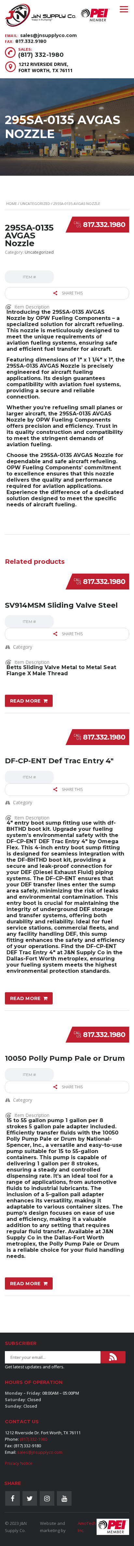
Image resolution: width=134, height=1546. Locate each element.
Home (11, 203)
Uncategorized (35, 203)
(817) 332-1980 (41, 54)
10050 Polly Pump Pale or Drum (65, 1058)
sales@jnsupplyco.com (48, 35)
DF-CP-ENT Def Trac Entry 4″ (59, 760)
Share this (72, 293)
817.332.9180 (31, 41)
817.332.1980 (104, 224)
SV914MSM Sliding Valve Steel (61, 605)
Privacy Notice (19, 1463)
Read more (25, 701)
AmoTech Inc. (87, 1526)
